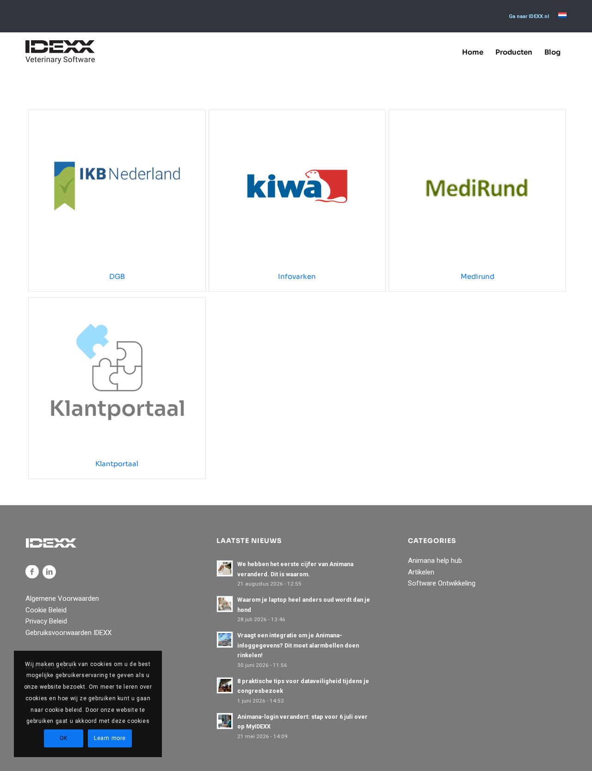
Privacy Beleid (46, 621)
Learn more (110, 738)
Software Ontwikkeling (441, 583)
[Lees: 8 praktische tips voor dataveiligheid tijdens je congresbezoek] (224, 685)
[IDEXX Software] (60, 52)
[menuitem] (529, 16)
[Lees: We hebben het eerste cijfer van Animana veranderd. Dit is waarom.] (224, 568)
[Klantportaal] (117, 374)
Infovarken (297, 276)
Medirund (477, 276)
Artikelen (421, 572)
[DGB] (117, 186)
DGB (117, 276)
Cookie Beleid (46, 610)
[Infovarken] (297, 186)
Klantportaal (116, 463)
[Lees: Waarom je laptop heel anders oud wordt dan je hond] (224, 604)
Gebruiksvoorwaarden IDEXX (68, 633)
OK (64, 738)
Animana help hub (435, 560)
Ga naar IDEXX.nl (529, 16)
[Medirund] (477, 186)
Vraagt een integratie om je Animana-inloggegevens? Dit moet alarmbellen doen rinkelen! (298, 645)
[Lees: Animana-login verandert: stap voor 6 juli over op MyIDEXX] (224, 721)
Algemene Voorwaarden (62, 598)
